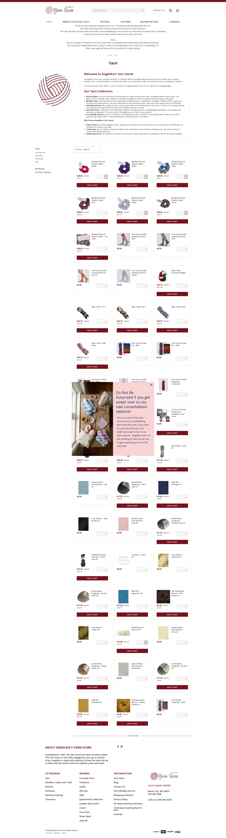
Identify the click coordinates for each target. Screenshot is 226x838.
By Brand (39, 155)
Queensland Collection (91, 799)
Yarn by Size (40, 152)
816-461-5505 (165, 86)
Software (126, 22)
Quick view (92, 174)
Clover (82, 807)
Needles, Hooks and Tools (76, 22)
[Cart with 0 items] (177, 10)
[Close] (151, 385)
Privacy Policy (121, 799)
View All (83, 820)
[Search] (143, 10)
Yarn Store (119, 778)
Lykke (82, 786)
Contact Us (119, 786)
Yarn (48, 22)
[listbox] (91, 149)
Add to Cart (92, 185)
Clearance (174, 22)
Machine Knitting (149, 22)
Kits (36, 162)
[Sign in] (170, 10)
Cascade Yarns (86, 778)
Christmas (39, 159)
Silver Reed (85, 816)
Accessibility (57, 833)
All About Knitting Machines (128, 803)
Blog (116, 782)
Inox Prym (84, 812)
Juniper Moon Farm (89, 803)
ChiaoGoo (84, 782)
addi (81, 795)
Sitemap (118, 814)
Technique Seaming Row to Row (128, 808)
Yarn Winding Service (124, 790)
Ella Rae (83, 790)
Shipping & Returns (123, 795)
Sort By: (79, 149)
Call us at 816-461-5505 (160, 799)
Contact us (159, 10)
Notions (105, 22)
